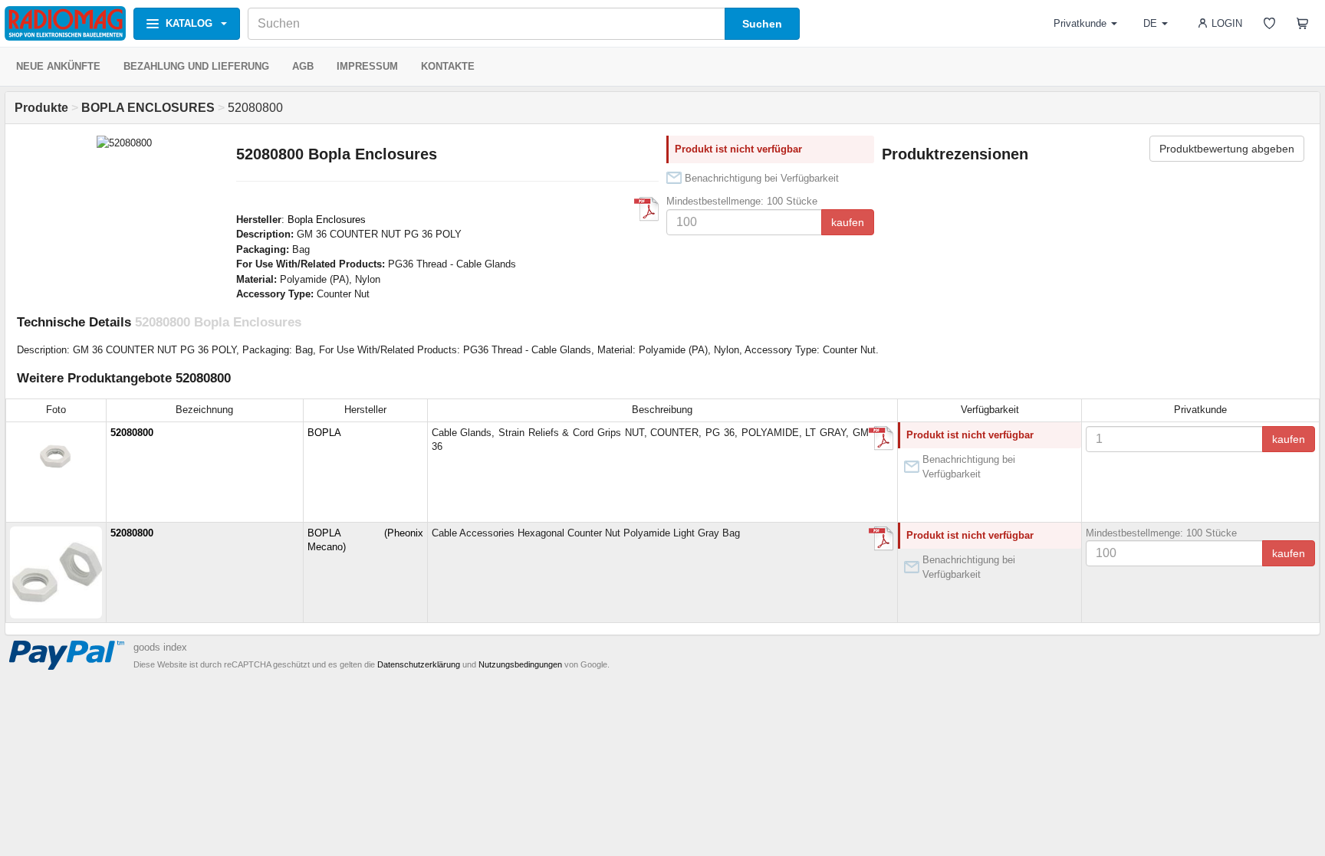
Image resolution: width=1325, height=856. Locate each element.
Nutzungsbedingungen (520, 664)
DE (1150, 23)
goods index (160, 647)
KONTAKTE (448, 66)
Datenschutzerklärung (418, 664)
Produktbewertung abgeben (1226, 149)
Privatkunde (1080, 23)
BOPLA (324, 432)
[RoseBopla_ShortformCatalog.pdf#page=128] (646, 209)
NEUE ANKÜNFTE (58, 66)
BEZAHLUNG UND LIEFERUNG (196, 66)
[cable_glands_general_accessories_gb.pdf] (881, 538)
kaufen (847, 222)
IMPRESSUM (367, 66)
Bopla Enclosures (327, 219)
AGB (303, 66)
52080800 (131, 432)
